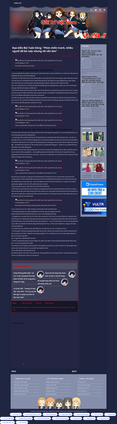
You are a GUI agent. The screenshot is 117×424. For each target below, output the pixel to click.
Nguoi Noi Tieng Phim (42, 418)
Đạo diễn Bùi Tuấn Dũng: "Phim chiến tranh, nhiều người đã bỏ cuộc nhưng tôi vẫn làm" (42, 49)
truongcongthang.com (79, 411)
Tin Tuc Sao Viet (7, 418)
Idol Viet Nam (97, 414)
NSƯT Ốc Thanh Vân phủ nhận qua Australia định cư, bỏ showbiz (92, 54)
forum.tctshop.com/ (60, 411)
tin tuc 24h (49, 303)
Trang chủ (17, 3)
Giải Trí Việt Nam (58, 22)
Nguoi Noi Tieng (65, 414)
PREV (13, 371)
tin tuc (38, 303)
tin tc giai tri (27, 303)
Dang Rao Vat (90, 418)
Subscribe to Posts (17, 364)
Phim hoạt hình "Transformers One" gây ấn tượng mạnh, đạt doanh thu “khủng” (93, 79)
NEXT (74, 371)
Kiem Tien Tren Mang (61, 418)
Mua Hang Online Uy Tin (32, 414)
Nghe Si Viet (110, 414)
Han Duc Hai (76, 418)
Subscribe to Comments (30, 364)
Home (14, 303)
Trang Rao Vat (103, 418)
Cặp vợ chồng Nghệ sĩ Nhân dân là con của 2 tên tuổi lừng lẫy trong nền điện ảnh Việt (93, 103)
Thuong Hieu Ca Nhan (24, 418)
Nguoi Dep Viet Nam (82, 414)
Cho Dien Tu (16, 414)
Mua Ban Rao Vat (8, 422)
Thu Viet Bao (22, 422)
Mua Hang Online (50, 414)
